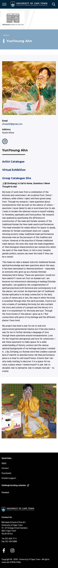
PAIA (19, 562)
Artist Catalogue (13, 161)
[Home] (18, 509)
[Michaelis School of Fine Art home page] (13, 19)
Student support (9, 478)
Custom (5, 141)
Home (6, 35)
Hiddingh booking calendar (14, 485)
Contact (5, 468)
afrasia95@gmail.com (12, 124)
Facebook (3, 550)
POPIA (13, 562)
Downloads (6, 473)
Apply (4, 463)
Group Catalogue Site (16, 178)
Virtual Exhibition (13, 169)
